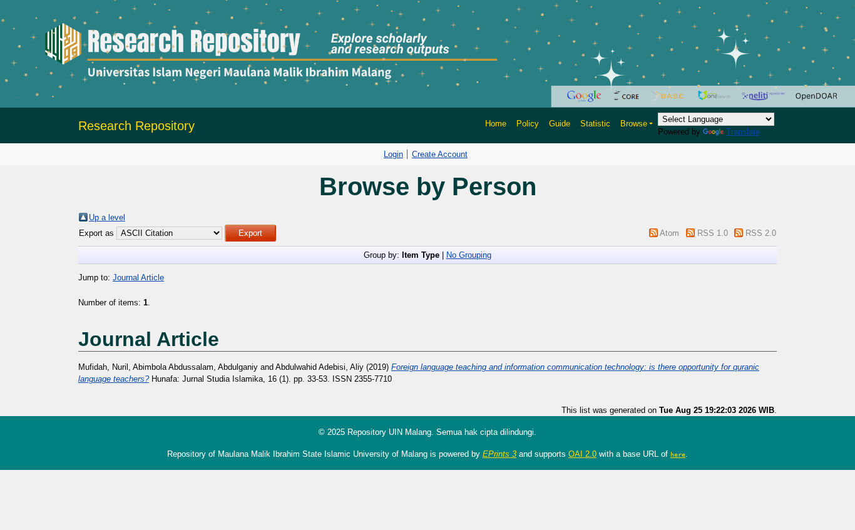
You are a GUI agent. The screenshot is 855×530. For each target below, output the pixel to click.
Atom (669, 233)
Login (393, 154)
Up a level (107, 217)
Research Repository (136, 126)
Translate (743, 131)
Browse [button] (633, 123)
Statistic (595, 123)
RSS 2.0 (760, 233)
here (677, 454)
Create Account (440, 154)
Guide (559, 123)
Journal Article (138, 277)
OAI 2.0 (582, 454)
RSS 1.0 (712, 233)
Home (495, 123)
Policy (527, 123)
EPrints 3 (499, 454)
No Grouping (468, 255)
